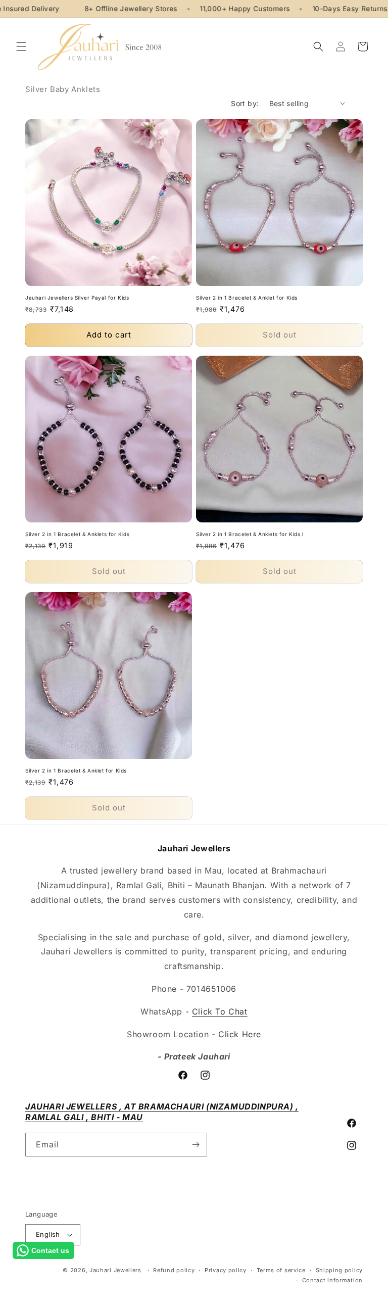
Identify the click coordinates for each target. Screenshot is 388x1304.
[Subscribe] (195, 1144)
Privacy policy (226, 1270)
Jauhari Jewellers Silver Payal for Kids (77, 298)
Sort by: (245, 103)
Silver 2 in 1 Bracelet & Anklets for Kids (77, 534)
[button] (21, 46)
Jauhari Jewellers (115, 1270)
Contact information (332, 1280)
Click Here (239, 1034)
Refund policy (174, 1270)
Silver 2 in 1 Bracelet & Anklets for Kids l (250, 534)
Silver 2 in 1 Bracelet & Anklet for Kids (247, 298)
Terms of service (281, 1270)
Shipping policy (339, 1270)
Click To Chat (220, 1011)
